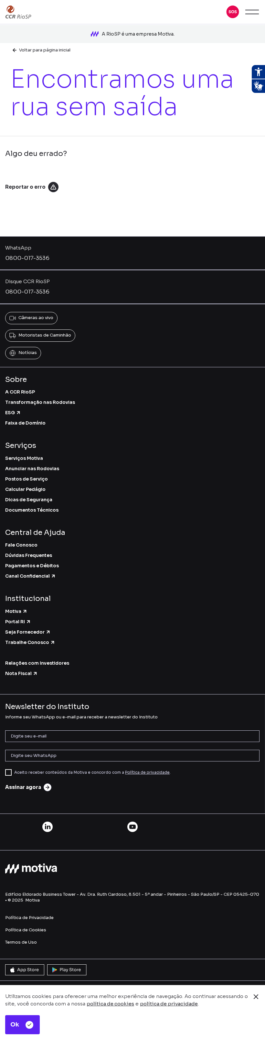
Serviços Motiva (24, 458)
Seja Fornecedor (25, 632)
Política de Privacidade (29, 917)
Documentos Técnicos (31, 510)
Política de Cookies (25, 930)
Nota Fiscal (18, 673)
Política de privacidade (147, 772)
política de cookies (110, 1004)
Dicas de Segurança (28, 499)
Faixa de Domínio (25, 423)
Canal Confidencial (27, 576)
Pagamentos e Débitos (32, 565)
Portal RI (15, 621)
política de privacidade (169, 1004)
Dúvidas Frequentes (28, 555)
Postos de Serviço (26, 479)
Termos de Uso (21, 942)
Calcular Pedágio (25, 489)
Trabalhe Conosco (27, 642)
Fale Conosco (21, 545)
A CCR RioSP (20, 391)
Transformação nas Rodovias (40, 402)
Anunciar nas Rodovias (32, 468)
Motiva (13, 611)
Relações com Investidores (37, 663)
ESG (10, 412)
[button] (233, 12)
